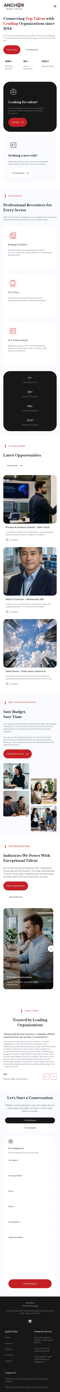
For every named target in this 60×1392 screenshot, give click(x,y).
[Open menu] (55, 6)
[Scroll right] (51, 948)
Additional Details (15, 1237)
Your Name (13, 1160)
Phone (11, 1206)
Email (11, 1191)
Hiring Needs (14, 1222)
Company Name (15, 1176)
